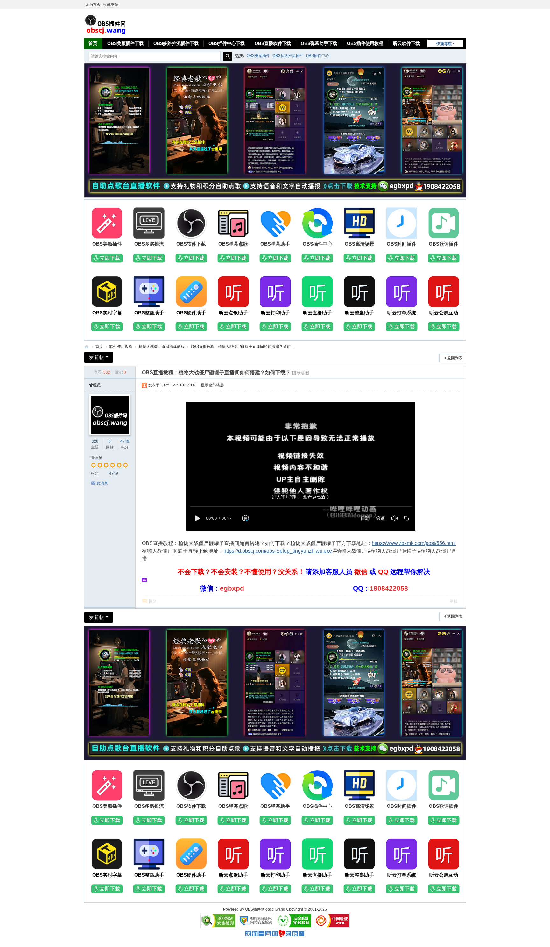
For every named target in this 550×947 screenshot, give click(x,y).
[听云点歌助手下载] (233, 292)
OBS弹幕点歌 (233, 244)
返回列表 (454, 358)
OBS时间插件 (401, 244)
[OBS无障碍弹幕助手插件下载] (275, 223)
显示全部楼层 (212, 385)
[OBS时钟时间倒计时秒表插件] (402, 223)
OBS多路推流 (149, 244)
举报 (453, 601)
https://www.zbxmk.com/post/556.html (414, 543)
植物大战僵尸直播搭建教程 (162, 346)
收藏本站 (110, 4)
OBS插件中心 (317, 56)
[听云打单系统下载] (402, 292)
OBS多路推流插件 (287, 56)
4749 (124, 441)
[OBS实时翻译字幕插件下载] (107, 292)
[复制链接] (300, 373)
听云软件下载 (406, 43)
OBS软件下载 (191, 244)
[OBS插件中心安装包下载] (317, 223)
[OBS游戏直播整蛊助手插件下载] (149, 292)
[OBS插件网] (105, 23)
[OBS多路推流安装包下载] (149, 223)
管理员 (95, 385)
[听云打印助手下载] (275, 292)
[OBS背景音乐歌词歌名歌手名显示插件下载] (444, 223)
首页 (92, 43)
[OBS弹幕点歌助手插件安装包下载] (233, 223)
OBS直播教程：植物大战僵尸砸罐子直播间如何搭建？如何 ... (242, 346)
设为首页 (93, 4)
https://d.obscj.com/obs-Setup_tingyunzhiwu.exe (277, 551)
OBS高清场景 (359, 244)
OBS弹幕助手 (275, 244)
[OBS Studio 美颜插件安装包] (107, 223)
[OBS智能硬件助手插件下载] (191, 292)
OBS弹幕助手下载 (319, 43)
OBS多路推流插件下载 (176, 43)
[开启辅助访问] (464, 4)
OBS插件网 (86, 346)
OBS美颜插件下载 (125, 43)
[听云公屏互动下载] (444, 292)
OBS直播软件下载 (273, 43)
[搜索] (227, 56)
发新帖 (96, 357)
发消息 (102, 483)
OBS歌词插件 (443, 244)
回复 (153, 601)
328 (95, 441)
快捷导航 (444, 43)
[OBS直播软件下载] (191, 223)
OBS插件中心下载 (226, 43)
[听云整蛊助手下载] (359, 292)
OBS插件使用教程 (365, 43)
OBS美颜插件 (258, 56)
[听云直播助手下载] (317, 292)
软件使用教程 (120, 346)
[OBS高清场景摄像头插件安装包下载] (359, 223)
